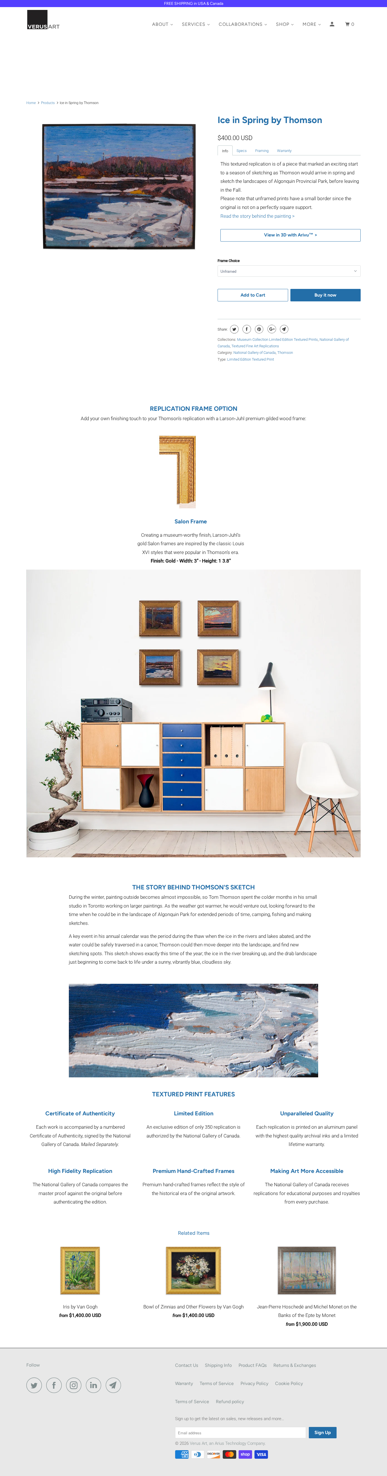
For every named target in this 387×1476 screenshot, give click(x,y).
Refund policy (230, 1401)
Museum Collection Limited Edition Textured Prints (277, 339)
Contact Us (186, 1365)
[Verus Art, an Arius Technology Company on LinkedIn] (95, 1385)
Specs (242, 151)
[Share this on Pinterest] (258, 329)
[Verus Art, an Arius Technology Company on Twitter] (35, 1385)
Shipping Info (218, 1365)
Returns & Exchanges (294, 1365)
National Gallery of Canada (254, 352)
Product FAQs (253, 1365)
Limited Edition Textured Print (250, 359)
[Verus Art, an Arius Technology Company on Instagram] (75, 1385)
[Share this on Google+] (271, 329)
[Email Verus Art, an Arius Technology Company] (115, 1385)
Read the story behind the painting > (257, 216)
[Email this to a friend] (283, 329)
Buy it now (325, 295)
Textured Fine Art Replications (255, 346)
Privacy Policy (254, 1383)
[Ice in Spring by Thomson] (119, 186)
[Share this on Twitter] (234, 329)
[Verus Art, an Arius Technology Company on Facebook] (55, 1385)
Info (225, 151)
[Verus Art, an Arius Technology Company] (55, 20)
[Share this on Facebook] (246, 329)
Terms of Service (217, 1383)
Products (48, 103)
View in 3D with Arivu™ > (290, 235)
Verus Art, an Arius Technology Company (227, 1443)
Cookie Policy (289, 1383)
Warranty (284, 151)
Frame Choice (229, 261)
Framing (262, 151)
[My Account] (333, 25)
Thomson (285, 352)
